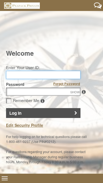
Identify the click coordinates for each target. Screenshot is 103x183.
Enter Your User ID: (23, 67)
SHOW (82, 92)
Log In (15, 113)
